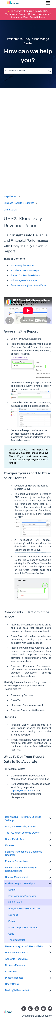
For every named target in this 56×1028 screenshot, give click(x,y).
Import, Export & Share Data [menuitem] (23, 927)
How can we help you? (28, 55)
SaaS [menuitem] (11, 933)
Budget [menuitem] (12, 889)
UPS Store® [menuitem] (15, 902)
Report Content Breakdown (25, 275)
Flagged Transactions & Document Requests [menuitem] (23, 853)
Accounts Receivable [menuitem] (16, 959)
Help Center (10, 196)
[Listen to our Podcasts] (43, 1008)
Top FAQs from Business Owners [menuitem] (22, 832)
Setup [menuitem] (11, 921)
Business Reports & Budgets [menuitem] (20, 883)
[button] (50, 817)
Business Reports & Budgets (19, 203)
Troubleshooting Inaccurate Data (28, 285)
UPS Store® (10, 209)
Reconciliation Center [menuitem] (16, 952)
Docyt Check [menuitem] (12, 984)
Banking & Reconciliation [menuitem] (18, 990)
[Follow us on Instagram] (36, 1008)
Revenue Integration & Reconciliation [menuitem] (24, 946)
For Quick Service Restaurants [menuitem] (24, 908)
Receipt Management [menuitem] (16, 877)
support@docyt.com (22, 790)
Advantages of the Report (24, 280)
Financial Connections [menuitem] (16, 861)
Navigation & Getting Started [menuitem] (20, 826)
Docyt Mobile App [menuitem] (14, 839)
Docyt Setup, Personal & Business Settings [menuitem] (23, 818)
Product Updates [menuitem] (14, 978)
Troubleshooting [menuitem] (16, 940)
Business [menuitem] (13, 915)
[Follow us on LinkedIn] (30, 1008)
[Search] (49, 70)
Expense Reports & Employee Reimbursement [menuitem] (21, 869)
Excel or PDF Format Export (25, 270)
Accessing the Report (22, 265)
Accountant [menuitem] (11, 971)
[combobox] (25, 70)
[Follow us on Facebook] (23, 1008)
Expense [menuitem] (9, 845)
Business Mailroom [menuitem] (15, 965)
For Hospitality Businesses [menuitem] (22, 896)
